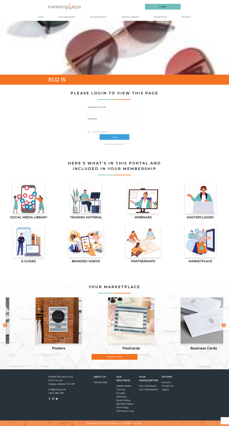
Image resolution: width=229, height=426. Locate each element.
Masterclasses (123, 386)
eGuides (120, 393)
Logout (165, 389)
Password (92, 119)
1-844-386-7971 (56, 393)
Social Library (123, 400)
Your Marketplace (148, 389)
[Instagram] (53, 398)
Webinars (121, 396)
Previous (4, 324)
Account (166, 382)
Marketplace (160, 17)
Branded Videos (124, 404)
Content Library (129, 17)
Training (120, 389)
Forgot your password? (114, 144)
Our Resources (97, 17)
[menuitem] (41, 17)
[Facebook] (49, 398)
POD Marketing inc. (111, 423)
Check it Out (114, 357)
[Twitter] (57, 398)
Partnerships (100, 382)
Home (41, 17)
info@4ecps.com (57, 389)
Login (162, 7)
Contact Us (167, 386)
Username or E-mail (97, 107)
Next (222, 324)
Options (186, 17)
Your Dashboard (66, 17)
